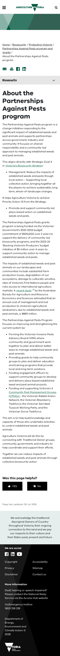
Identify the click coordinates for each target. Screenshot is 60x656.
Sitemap (37, 568)
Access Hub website (36, 598)
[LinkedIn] (24, 69)
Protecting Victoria (40, 45)
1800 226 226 (12, 608)
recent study (24, 290)
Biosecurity (19, 45)
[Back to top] (48, 644)
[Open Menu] (4, 8)
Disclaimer (11, 574)
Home (6, 45)
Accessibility (40, 562)
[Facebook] (18, 69)
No (39, 486)
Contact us (39, 574)
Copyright (11, 562)
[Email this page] (4, 69)
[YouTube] (19, 554)
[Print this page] (11, 69)
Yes (14, 486)
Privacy (9, 568)
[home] (30, 7)
